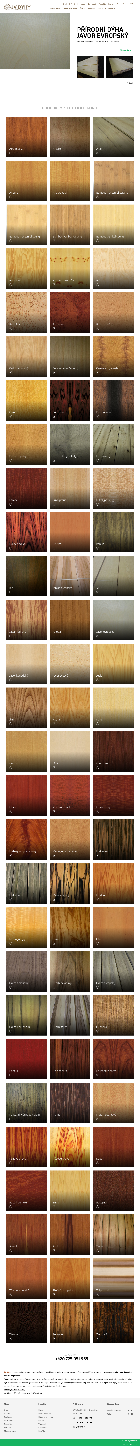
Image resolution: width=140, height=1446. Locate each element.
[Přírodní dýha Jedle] (113, 664)
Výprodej (91, 8)
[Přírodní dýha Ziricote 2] (113, 1322)
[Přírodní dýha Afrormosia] (26, 137)
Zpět (131, 83)
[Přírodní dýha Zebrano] (70, 1322)
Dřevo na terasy (54, 8)
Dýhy (43, 8)
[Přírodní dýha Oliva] (70, 927)
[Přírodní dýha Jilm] (26, 708)
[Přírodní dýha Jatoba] (70, 620)
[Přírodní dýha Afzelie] (70, 137)
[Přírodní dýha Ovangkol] (113, 1015)
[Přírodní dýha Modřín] (113, 883)
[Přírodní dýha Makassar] (113, 839)
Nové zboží (92, 4)
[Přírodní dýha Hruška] (70, 532)
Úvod (65, 4)
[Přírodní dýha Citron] (26, 400)
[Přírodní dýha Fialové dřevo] (26, 532)
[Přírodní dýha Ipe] (26, 576)
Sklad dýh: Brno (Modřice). (14, 1389)
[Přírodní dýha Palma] (70, 1103)
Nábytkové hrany (70, 8)
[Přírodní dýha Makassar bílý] (70, 883)
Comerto (133, 1440)
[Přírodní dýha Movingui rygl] (26, 927)
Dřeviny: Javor (125, 50)
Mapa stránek (10, 1431)
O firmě (72, 4)
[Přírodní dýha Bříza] (113, 268)
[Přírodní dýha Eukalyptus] (70, 488)
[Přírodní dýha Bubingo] (70, 312)
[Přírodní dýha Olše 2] (113, 927)
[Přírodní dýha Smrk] (70, 1190)
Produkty (102, 4)
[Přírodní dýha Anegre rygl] (70, 181)
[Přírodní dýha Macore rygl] (113, 795)
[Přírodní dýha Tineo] (113, 1234)
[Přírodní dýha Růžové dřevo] (26, 1147)
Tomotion (133, 1444)
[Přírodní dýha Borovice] (26, 268)
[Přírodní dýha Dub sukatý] (113, 444)
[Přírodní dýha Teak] (70, 1234)
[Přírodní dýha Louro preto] (113, 751)
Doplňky (111, 8)
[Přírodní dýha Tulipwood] (113, 1278)
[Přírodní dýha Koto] (113, 708)
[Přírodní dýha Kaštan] (70, 708)
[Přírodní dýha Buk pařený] (113, 312)
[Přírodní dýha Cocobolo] (70, 400)
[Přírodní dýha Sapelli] (113, 1147)
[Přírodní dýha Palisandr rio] (70, 1059)
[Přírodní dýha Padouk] (26, 1059)
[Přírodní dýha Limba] (26, 751)
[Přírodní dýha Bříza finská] (26, 312)
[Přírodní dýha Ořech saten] (70, 1015)
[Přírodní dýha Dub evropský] (26, 444)
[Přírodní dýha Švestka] (26, 1234)
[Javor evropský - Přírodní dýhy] (35, 56)
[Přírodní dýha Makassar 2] (26, 883)
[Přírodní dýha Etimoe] (26, 488)
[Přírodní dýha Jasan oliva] (26, 620)
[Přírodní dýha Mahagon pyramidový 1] (113, 532)
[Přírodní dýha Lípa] (70, 751)
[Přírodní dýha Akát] (113, 137)
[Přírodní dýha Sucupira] (113, 1190)
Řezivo (82, 8)
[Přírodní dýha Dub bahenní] (113, 400)
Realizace (81, 4)
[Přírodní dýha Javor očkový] (70, 664)
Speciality (102, 8)
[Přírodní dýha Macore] (26, 795)
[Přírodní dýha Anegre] (26, 181)
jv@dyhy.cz (81, 1426)
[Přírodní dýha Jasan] (113, 576)
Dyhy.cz (79, 41)
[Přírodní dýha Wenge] (26, 1322)
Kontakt (111, 4)
